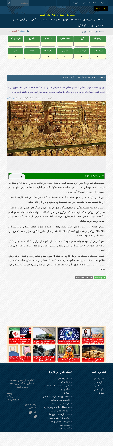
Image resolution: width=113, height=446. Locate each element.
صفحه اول (98, 19)
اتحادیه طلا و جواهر (60, 400)
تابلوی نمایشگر (89, 2)
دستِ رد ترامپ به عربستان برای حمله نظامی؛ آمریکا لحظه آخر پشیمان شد (20, 358)
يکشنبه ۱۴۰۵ (16, 31)
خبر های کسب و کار (60, 421)
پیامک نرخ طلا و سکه (59, 418)
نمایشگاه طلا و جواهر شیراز (57, 407)
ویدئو (90, 25)
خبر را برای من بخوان (94, 175)
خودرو (65, 19)
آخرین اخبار (64, 429)
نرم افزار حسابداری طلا (59, 414)
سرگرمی (34, 19)
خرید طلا (89, 277)
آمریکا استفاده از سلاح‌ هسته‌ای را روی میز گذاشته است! (44, 342)
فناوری (15, 19)
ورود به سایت (101, 8)
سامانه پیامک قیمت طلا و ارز (56, 396)
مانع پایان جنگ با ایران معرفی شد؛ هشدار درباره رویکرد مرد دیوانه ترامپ (19, 341)
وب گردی (24, 19)
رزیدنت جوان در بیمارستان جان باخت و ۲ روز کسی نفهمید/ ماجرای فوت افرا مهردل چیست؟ (93, 341)
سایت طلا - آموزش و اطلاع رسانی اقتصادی (56, 15)
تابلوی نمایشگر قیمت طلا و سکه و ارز (57, 387)
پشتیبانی (103, 2)
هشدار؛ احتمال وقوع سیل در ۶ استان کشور (69, 359)
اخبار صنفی (99, 389)
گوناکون (100, 393)
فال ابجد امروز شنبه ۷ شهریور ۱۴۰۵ (69, 342)
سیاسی (44, 19)
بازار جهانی (99, 382)
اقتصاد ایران (98, 386)
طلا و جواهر (55, 19)
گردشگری (82, 25)
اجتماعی (99, 25)
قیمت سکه (65, 425)
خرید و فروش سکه (61, 404)
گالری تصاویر (63, 378)
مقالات (66, 393)
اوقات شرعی (64, 382)
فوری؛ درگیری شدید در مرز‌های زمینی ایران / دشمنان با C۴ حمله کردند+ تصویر (44, 358)
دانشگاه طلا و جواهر (60, 411)
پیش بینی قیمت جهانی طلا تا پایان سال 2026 (93, 359)
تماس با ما (75, 2)
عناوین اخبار (98, 378)
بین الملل (87, 19)
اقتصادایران (76, 19)
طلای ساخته (80, 277)
